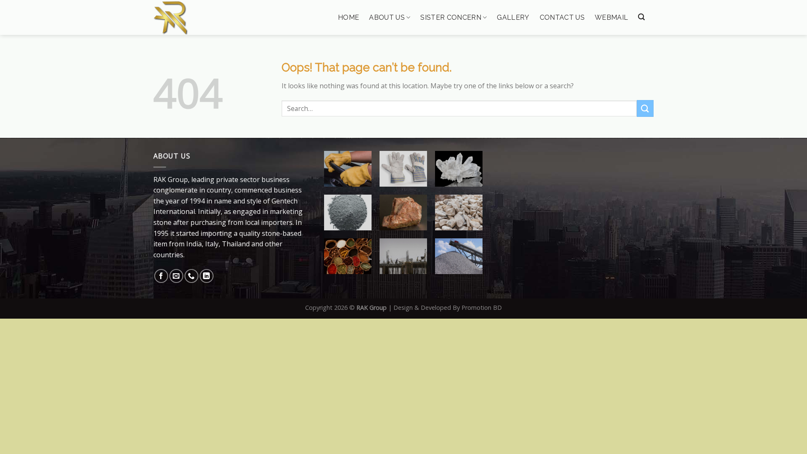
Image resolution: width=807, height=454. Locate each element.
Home (348, 17)
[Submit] (645, 108)
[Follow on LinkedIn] (207, 276)
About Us (387, 17)
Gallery (513, 17)
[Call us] (191, 276)
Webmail (611, 17)
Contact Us (562, 17)
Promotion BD (482, 307)
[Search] (641, 17)
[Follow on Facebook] (161, 276)
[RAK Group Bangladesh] (196, 17)
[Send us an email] (176, 276)
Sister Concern (450, 17)
